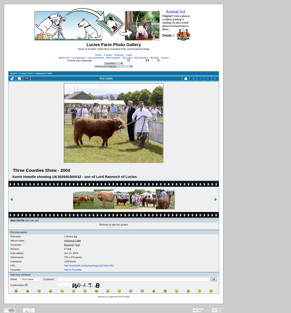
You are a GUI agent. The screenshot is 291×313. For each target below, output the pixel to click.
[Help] (26, 285)
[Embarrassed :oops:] (130, 291)
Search (165, 57)
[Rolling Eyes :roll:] (165, 291)
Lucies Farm (26, 73)
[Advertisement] (258, 78)
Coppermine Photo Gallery (119, 297)
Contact (108, 55)
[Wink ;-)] (176, 291)
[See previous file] (200, 78)
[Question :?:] (210, 291)
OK (213, 279)
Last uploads (78, 57)
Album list (64, 57)
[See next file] (207, 78)
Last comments (96, 57)
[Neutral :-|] (62, 291)
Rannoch (69, 245)
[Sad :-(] (73, 291)
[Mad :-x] (153, 291)
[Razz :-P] (27, 291)
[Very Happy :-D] (39, 291)
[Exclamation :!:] (199, 291)
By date (155, 57)
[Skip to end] (215, 78)
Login (129, 55)
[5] (119, 227)
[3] (113, 227)
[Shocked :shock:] (142, 291)
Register (119, 55)
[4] (116, 227)
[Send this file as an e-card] (185, 78)
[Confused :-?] (119, 291)
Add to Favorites (73, 269)
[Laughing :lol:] (16, 291)
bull (78, 245)
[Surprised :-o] (107, 291)
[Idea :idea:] (188, 291)
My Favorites (141, 57)
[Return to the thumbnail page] (12, 78)
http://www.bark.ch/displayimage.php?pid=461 (89, 265)
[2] (111, 227)
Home (98, 55)
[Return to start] (193, 78)
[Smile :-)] (50, 291)
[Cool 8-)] (96, 291)
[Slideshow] (26, 78)
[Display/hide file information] (19, 78)
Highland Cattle (43, 73)
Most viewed (113, 57)
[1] (108, 227)
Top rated (127, 57)
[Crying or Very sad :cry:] (85, 291)
